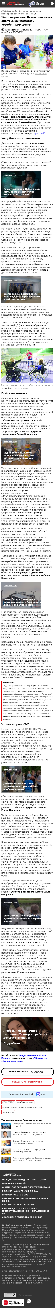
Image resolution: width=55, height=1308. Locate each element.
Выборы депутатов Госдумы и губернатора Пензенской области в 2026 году (25, 1211)
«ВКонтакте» (40, 1058)
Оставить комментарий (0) (27, 1082)
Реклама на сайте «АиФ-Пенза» (20, 1191)
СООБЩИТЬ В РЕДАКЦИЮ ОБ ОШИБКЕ (22, 1217)
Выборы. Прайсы (11, 1204)
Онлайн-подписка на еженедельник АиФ (26, 1187)
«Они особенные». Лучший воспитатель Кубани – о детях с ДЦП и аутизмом (29, 1133)
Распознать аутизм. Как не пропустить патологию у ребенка (29, 1150)
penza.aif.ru (41, 133)
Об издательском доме (15, 1179)
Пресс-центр (39, 1179)
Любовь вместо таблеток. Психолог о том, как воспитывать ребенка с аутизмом (32, 1159)
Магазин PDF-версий (14, 1183)
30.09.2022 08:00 (9, 11)
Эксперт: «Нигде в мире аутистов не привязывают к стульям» (28, 1142)
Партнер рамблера (25, 1295)
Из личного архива (21, 388)
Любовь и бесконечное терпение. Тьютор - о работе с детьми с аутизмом (25, 1034)
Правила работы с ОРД (15, 1195)
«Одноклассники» (11, 1061)
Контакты (29, 1204)
